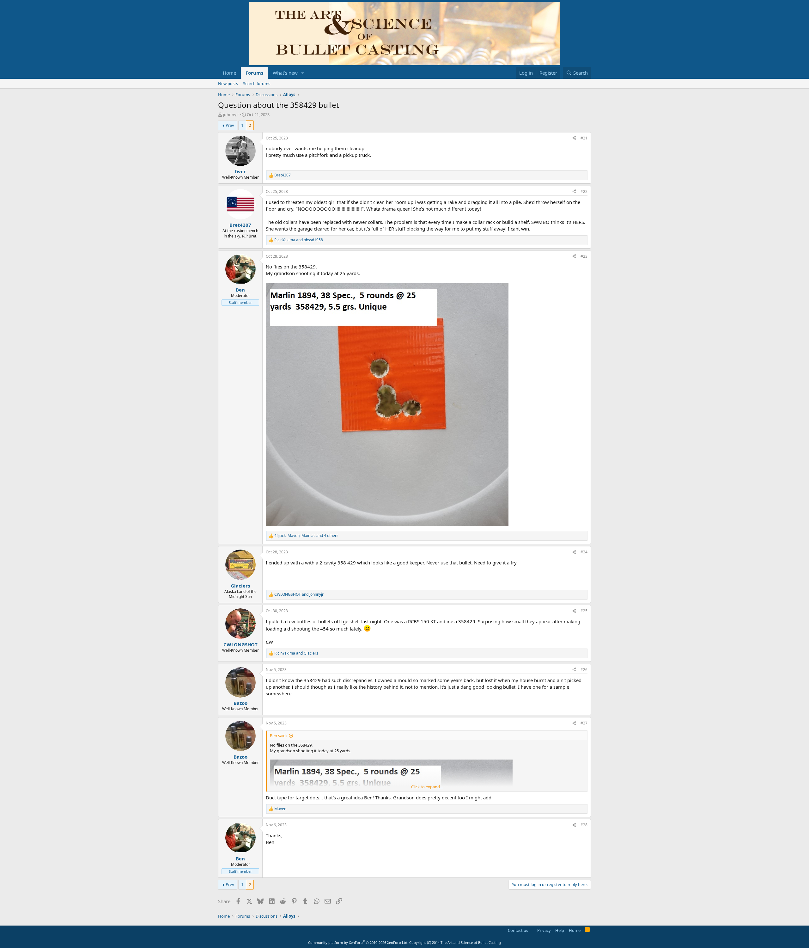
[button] (302, 73)
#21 (584, 138)
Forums (254, 73)
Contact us (518, 930)
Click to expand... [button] (427, 787)
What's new (285, 73)
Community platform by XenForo (358, 942)
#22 (584, 191)
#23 (584, 256)
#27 (584, 723)
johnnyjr (231, 114)
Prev (230, 125)
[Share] (574, 138)
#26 (584, 669)
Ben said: (278, 735)
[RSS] (587, 930)
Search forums (256, 83)
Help (559, 930)
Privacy (544, 930)
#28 (584, 825)
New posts (228, 83)
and (298, 240)
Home (229, 73)
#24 (584, 552)
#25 (584, 610)
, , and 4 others (306, 535)
